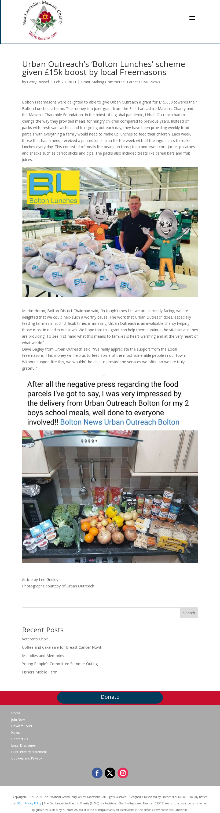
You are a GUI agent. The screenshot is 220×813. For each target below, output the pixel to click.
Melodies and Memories (43, 655)
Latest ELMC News (143, 81)
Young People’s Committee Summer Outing (60, 663)
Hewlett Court (21, 726)
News (15, 732)
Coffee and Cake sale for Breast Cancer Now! (61, 647)
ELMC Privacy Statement (29, 752)
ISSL (19, 803)
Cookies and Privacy (26, 758)
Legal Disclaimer (23, 745)
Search (189, 612)
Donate (110, 696)
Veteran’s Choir (35, 638)
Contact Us (19, 739)
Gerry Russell (38, 81)
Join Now (18, 720)
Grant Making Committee (103, 81)
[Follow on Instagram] (123, 773)
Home (16, 713)
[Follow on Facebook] (97, 773)
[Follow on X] (110, 773)
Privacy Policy (33, 803)
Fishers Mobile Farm (39, 672)
